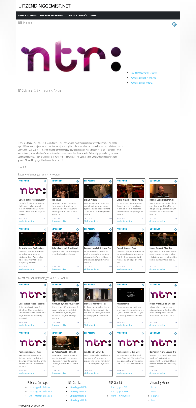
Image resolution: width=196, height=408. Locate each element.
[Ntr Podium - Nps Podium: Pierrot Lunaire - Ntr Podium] (163, 342)
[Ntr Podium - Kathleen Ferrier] (130, 294)
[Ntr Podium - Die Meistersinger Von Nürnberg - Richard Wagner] (32, 239)
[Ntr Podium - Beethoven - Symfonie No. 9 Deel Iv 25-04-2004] (65, 294)
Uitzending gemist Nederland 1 (40, 387)
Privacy (153, 400)
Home (153, 387)
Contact (154, 391)
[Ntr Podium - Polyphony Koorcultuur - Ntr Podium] (98, 294)
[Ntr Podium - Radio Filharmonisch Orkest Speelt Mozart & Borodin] (65, 239)
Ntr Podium (24, 180)
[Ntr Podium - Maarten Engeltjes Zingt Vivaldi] (163, 190)
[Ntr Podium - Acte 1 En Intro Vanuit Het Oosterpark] (98, 342)
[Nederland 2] (174, 24)
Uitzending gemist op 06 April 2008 (143, 77)
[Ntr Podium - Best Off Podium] (98, 190)
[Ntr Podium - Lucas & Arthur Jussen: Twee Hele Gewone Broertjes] (32, 294)
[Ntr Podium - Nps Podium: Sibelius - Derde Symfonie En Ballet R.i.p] (32, 342)
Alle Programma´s (77, 15)
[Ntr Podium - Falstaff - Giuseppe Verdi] (130, 239)
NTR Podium (25, 22)
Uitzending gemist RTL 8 (78, 400)
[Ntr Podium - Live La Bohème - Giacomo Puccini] (130, 190)
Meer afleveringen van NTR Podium (144, 72)
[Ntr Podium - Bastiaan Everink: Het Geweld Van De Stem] (98, 239)
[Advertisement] (71, 114)
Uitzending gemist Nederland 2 (142, 82)
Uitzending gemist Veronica (120, 395)
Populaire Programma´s (53, 15)
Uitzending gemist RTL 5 (78, 391)
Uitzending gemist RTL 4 (78, 387)
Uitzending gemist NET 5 (119, 387)
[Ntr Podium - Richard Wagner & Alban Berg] (163, 239)
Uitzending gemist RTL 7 (78, 395)
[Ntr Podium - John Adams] (65, 190)
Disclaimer (155, 395)
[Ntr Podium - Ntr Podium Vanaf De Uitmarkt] (65, 342)
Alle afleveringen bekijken (26, 221)
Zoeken (93, 15)
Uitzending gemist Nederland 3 (40, 395)
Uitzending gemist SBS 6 (119, 391)
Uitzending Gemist (27, 15)
